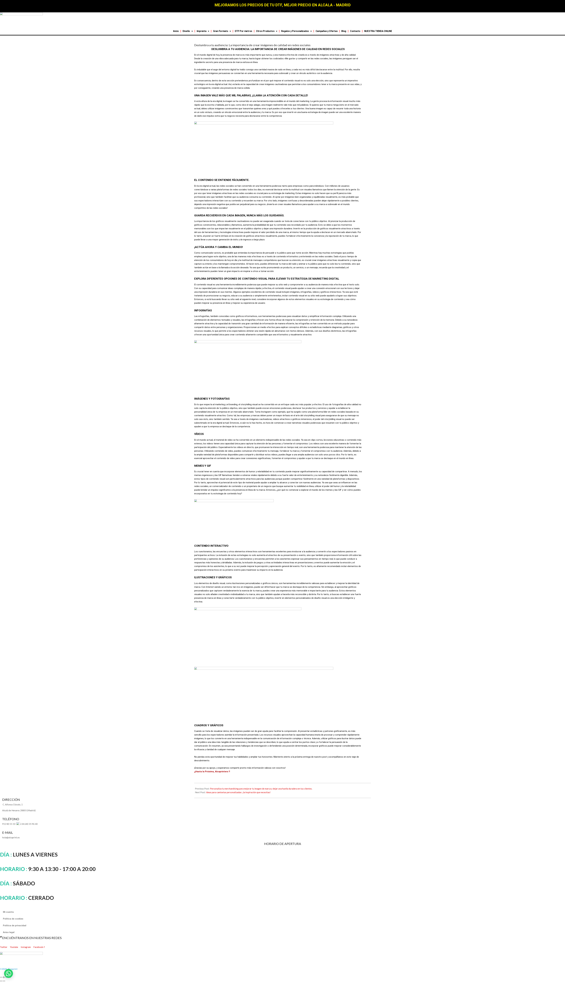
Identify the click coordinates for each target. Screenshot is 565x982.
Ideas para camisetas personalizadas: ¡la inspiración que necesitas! (238, 792)
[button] (8, 973)
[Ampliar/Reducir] (1, 977)
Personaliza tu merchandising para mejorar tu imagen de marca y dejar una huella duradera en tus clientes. (261, 788)
